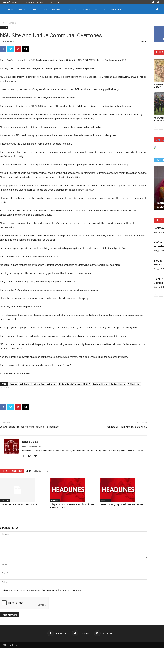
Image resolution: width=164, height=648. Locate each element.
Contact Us (115, 9)
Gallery (72, 9)
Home (11, 9)
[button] (157, 9)
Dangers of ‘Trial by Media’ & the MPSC (127, 426)
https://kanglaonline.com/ (31, 446)
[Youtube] (158, 2)
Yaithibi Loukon (8, 388)
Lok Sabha (24, 384)
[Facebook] (147, 2)
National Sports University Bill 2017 (74, 384)
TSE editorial (133, 384)
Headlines (5, 500)
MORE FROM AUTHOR (37, 471)
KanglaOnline (30, 441)
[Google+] (30, 456)
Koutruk (13, 384)
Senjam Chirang (100, 384)
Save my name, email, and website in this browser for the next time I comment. (43, 590)
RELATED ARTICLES (12, 471)
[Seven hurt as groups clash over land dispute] (123, 490)
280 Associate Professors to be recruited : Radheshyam (29, 426)
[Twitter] (153, 2)
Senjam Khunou (118, 384)
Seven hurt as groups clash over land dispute (121, 504)
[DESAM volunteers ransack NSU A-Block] (23, 490)
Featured (33, 9)
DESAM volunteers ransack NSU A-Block (19, 504)
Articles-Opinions (53, 9)
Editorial (4, 27)
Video (85, 9)
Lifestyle (98, 9)
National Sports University (44, 384)
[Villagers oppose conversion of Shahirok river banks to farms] (73, 490)
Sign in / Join (54, 2)
